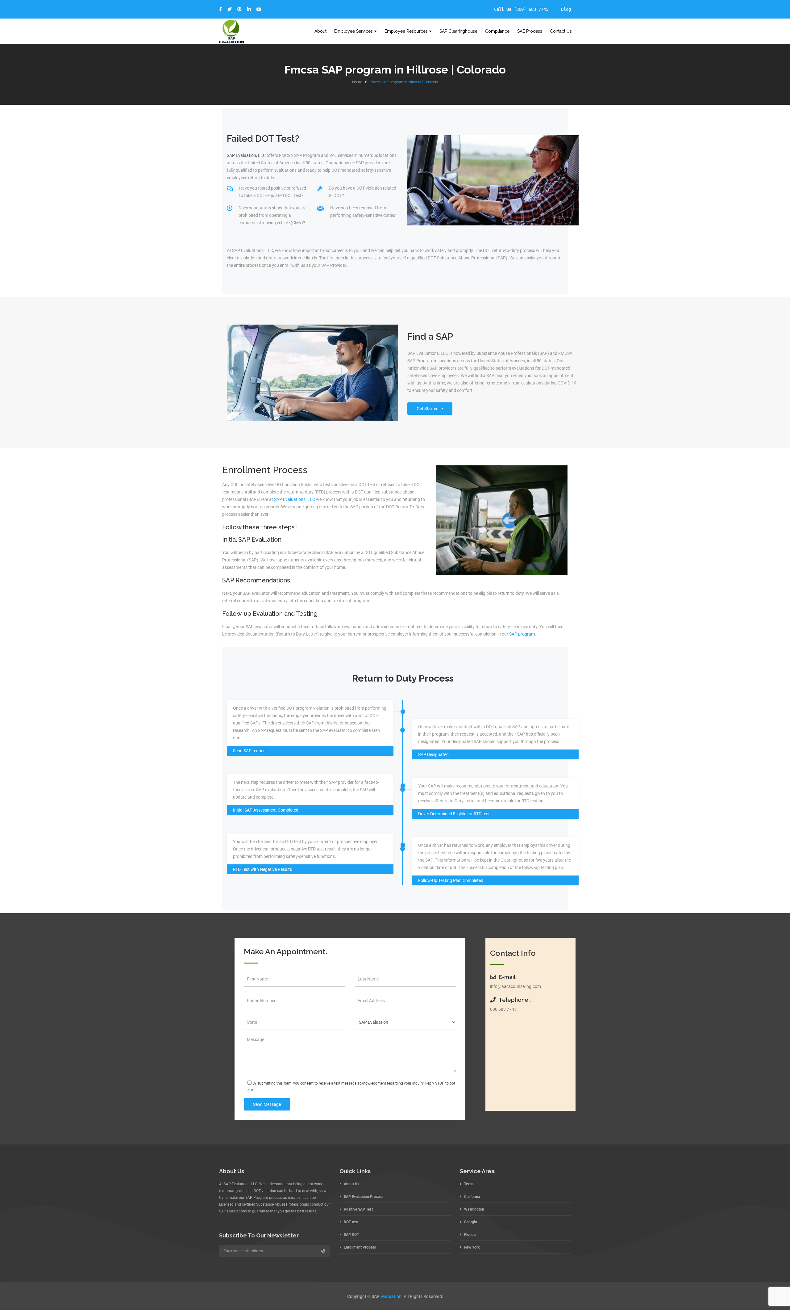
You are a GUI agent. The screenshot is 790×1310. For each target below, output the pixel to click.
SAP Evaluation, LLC (246, 155)
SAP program (522, 634)
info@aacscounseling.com (515, 986)
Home (357, 82)
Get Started (428, 408)
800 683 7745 (503, 1009)
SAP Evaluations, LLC (294, 499)
